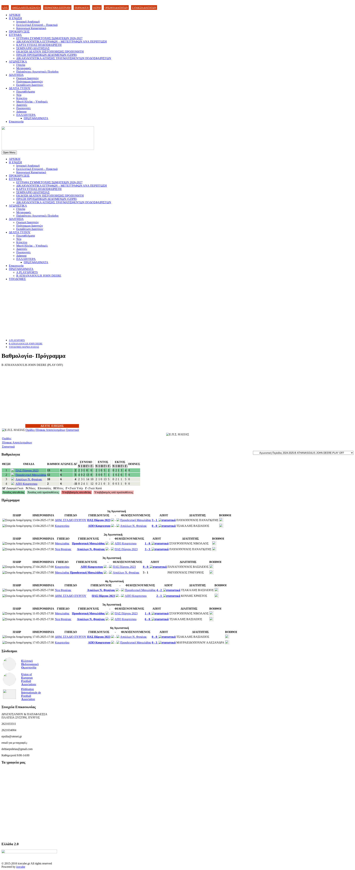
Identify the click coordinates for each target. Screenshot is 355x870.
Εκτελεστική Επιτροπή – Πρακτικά (37, 24)
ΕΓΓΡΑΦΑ (15, 34)
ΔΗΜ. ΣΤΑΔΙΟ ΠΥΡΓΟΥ (70, 520)
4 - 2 (159, 590)
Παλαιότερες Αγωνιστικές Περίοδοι (37, 71)
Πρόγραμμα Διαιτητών (29, 81)
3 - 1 (155, 520)
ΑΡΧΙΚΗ (14, 14)
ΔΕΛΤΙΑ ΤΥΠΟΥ (20, 88)
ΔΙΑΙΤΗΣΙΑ (16, 74)
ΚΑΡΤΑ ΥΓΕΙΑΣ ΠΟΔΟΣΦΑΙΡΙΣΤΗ (39, 44)
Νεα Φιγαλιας (63, 549)
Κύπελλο (21, 98)
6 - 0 (148, 619)
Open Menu (9, 152)
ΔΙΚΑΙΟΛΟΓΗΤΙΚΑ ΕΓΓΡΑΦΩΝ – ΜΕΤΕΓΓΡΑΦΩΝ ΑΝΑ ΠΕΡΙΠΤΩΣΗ (61, 41)
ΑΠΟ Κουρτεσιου (26, 483)
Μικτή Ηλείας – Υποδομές (32, 101)
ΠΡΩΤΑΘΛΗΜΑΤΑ (36, 118)
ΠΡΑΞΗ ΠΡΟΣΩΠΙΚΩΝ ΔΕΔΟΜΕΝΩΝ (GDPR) (46, 54)
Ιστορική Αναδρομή (28, 21)
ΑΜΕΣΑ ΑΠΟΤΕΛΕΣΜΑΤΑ (26, 7)
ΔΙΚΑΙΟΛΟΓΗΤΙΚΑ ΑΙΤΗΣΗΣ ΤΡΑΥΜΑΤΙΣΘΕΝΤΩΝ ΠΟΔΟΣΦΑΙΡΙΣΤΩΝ (63, 58)
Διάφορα (21, 111)
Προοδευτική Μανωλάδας (31, 474)
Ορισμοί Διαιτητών (27, 78)
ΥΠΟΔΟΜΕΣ (17, 279)
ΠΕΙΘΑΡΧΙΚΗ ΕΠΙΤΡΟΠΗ (57, 7)
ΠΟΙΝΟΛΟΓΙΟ (82, 7)
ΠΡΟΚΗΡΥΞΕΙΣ (19, 31)
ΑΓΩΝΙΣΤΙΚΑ (18, 61)
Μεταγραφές (23, 68)
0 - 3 (155, 642)
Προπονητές (23, 108)
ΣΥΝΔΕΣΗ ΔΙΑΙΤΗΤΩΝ (144, 7)
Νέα (18, 94)
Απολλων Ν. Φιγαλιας (29, 479)
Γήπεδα (20, 64)
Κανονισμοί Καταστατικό (31, 28)
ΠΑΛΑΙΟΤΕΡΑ (26, 114)
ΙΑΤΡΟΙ (97, 7)
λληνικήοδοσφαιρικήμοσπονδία (30, 664)
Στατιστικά (72, 429)
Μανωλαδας (62, 543)
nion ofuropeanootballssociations (28, 679)
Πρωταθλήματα (25, 91)
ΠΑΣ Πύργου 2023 (27, 470)
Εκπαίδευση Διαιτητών (29, 84)
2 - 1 (159, 595)
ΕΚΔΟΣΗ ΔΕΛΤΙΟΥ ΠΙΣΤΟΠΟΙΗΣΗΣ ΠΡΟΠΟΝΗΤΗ (50, 51)
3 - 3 (148, 549)
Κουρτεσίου (62, 525)
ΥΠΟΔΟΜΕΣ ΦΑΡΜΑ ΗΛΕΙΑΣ (24, 347)
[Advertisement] (112, 310)
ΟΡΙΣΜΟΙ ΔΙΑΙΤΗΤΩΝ (116, 7)
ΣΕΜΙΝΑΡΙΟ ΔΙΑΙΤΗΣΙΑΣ (33, 48)
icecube (20, 866)
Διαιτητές (21, 104)
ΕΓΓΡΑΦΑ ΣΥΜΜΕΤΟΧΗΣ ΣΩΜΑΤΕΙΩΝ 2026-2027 (49, 38)
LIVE (5, 7)
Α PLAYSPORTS (27, 272)
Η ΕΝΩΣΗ (15, 18)
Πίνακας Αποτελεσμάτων (50, 429)
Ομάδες (30, 429)
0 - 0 (155, 525)
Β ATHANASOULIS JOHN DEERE (38, 275)
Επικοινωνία (16, 121)
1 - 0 (148, 543)
